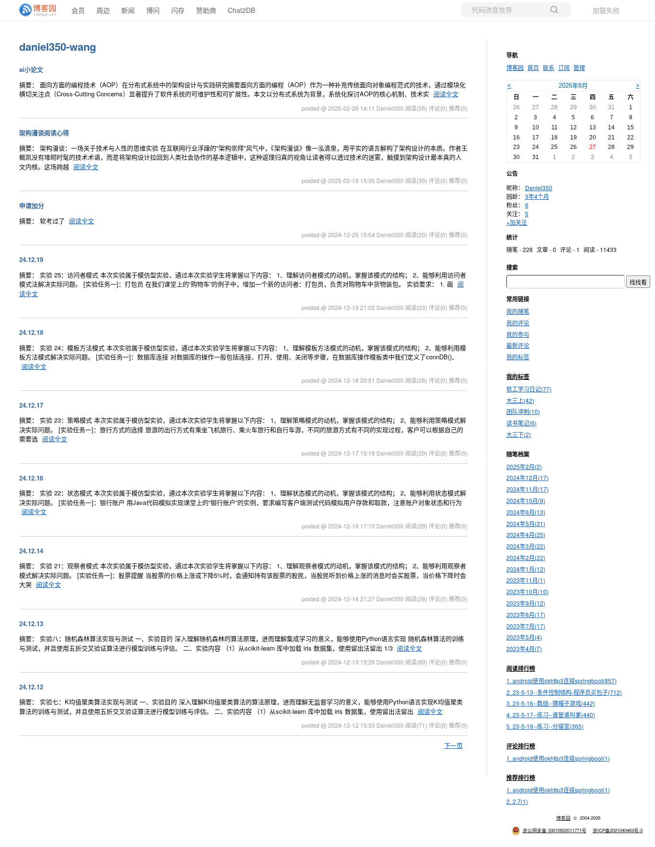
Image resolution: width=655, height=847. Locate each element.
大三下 (518, 434)
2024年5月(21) (525, 523)
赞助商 (206, 10)
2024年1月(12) (525, 569)
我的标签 (517, 357)
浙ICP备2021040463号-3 (618, 830)
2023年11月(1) (525, 580)
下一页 (453, 745)
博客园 (515, 67)
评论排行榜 (520, 746)
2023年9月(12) (525, 603)
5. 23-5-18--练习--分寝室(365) (545, 726)
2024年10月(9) (525, 500)
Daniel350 (538, 187)
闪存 (178, 10)
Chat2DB (241, 10)
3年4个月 (537, 196)
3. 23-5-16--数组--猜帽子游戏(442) (550, 703)
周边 (103, 10)
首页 (533, 67)
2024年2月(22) (525, 557)
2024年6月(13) (525, 512)
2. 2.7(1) (517, 801)
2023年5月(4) (524, 637)
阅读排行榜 (520, 668)
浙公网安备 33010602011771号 (554, 830)
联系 (548, 67)
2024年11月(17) (527, 489)
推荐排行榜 (520, 777)
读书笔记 (521, 423)
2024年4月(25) (525, 534)
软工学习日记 (528, 389)
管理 (579, 67)
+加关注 (516, 222)
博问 (153, 10)
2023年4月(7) (524, 648)
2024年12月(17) (527, 477)
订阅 (564, 67)
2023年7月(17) (525, 626)
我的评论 (517, 323)
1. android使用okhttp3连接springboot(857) (561, 680)
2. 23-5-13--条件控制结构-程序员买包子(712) (564, 692)
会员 (78, 10)
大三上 (520, 400)
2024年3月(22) (525, 546)
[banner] (38, 10)
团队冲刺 (523, 411)
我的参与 (517, 334)
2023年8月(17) (525, 614)
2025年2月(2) (524, 466)
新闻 (128, 10)
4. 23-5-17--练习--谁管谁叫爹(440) (550, 714)
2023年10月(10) (527, 591)
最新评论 (517, 345)
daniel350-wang (57, 46)
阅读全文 (445, 93)
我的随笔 (517, 311)
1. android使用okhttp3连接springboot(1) (558, 758)
